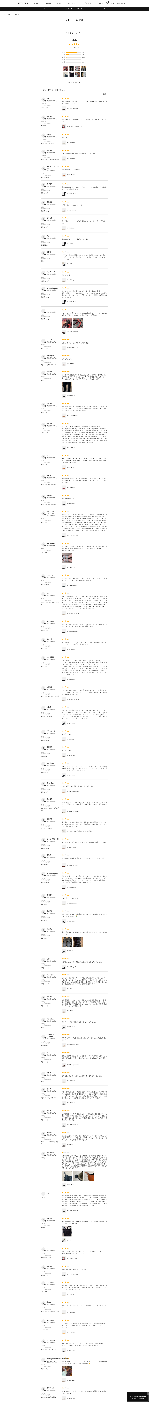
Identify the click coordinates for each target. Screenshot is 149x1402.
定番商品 (48, 3)
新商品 (36, 3)
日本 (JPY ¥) (121, 3)
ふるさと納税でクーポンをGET (75, 8)
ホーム (6, 14)
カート (111, 3)
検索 (89, 3)
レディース (71, 3)
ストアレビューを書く (74, 82)
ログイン (100, 3)
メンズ (59, 3)
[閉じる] (148, 1393)
